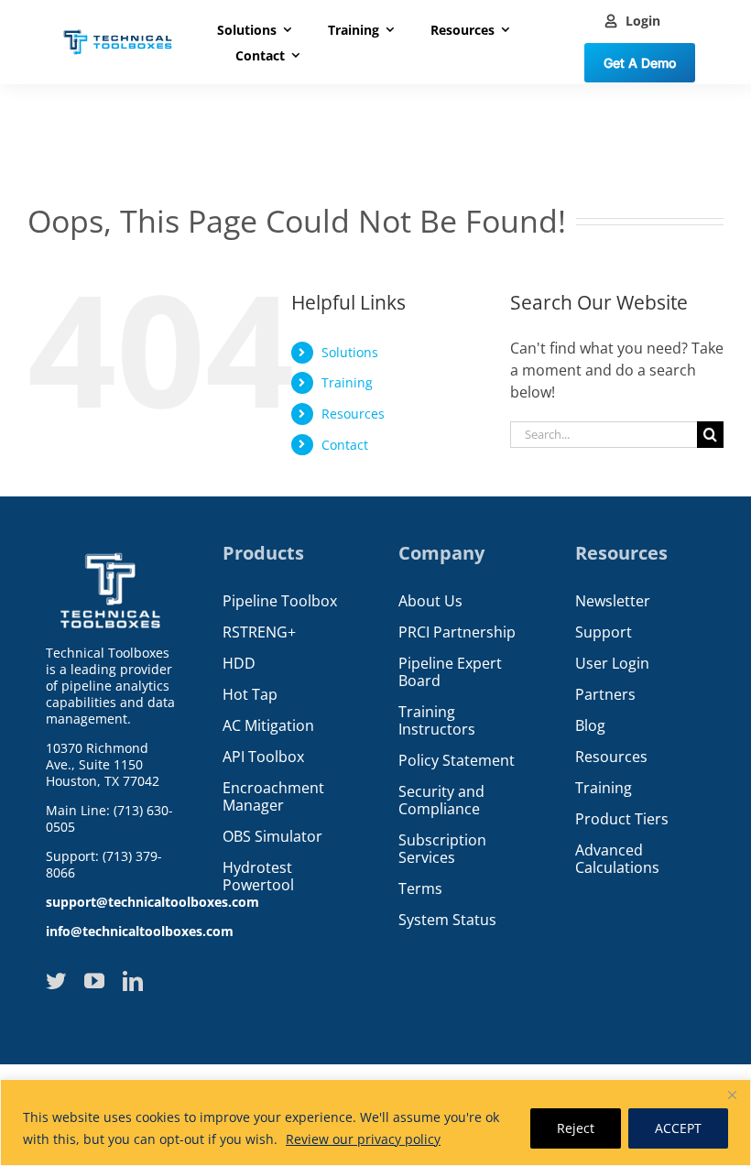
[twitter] (56, 981)
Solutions (349, 352)
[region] (375, 1122)
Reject (575, 1128)
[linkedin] (133, 981)
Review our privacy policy (363, 1139)
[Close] (732, 1095)
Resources (353, 413)
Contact (344, 444)
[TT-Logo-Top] (117, 27)
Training (347, 382)
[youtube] (94, 981)
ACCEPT (678, 1128)
